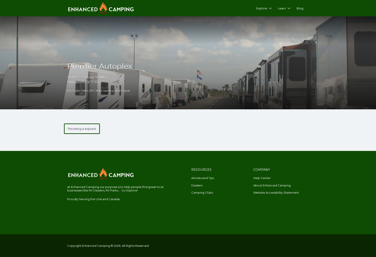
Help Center (262, 178)
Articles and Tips (202, 178)
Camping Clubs (202, 192)
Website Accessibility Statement (276, 192)
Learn (282, 8)
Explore (261, 8)
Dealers (196, 185)
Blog (300, 8)
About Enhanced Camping (272, 185)
